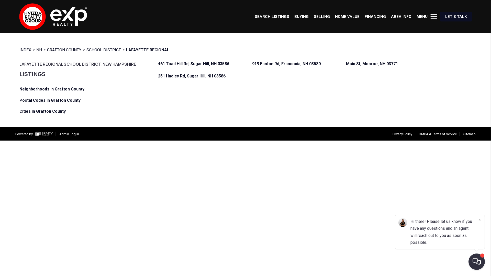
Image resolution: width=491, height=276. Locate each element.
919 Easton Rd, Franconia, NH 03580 (286, 64)
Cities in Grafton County (42, 111)
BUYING (301, 16)
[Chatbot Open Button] (476, 262)
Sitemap (469, 134)
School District (103, 50)
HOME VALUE (347, 16)
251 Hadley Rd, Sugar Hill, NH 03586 (192, 76)
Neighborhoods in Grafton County (51, 89)
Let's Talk (456, 16)
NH (39, 50)
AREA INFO (401, 16)
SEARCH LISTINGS (272, 16)
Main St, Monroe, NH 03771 (372, 64)
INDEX (25, 50)
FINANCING (375, 16)
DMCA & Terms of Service (438, 134)
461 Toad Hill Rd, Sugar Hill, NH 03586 (193, 64)
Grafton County (64, 50)
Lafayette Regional (147, 50)
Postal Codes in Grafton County (50, 100)
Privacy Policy (402, 134)
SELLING (322, 16)
